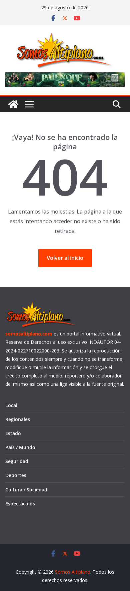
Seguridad (16, 461)
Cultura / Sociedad (26, 489)
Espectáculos (20, 503)
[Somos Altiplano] (13, 104)
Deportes (15, 475)
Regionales (17, 419)
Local (11, 405)
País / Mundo (20, 447)
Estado (13, 433)
